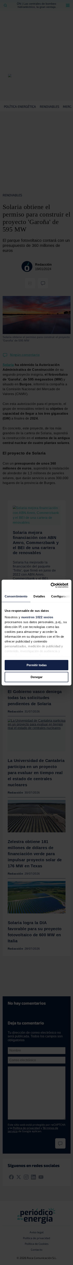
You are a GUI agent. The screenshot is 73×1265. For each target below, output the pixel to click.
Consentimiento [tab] (16, 596)
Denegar (37, 677)
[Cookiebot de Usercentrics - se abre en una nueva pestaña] (51, 585)
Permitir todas (37, 665)
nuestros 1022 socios (37, 617)
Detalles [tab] (39, 596)
